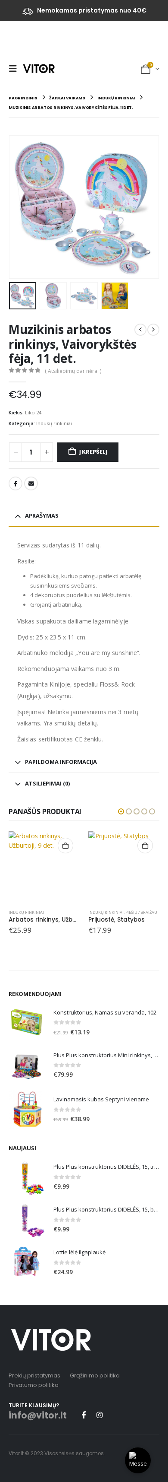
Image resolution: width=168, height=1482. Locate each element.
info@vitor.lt (38, 1415)
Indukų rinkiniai (54, 423)
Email (31, 483)
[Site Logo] (39, 68)
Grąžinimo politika (95, 1375)
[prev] (140, 330)
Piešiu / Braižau (141, 912)
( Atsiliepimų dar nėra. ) (73, 371)
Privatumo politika (34, 1385)
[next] (153, 330)
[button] (15, 68)
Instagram (99, 1414)
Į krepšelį (93, 452)
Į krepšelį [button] (65, 845)
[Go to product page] (44, 867)
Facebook (15, 483)
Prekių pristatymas (34, 1375)
